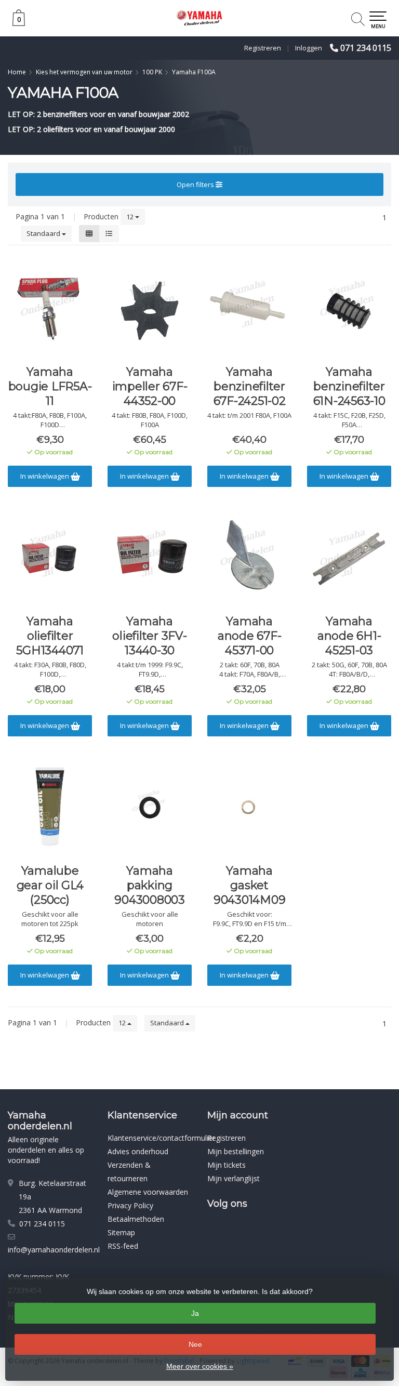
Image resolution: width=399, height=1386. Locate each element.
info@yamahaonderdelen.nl (54, 1250)
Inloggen (308, 47)
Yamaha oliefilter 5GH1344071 (50, 635)
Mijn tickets (226, 1165)
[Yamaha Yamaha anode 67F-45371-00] (249, 557)
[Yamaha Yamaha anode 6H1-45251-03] (349, 557)
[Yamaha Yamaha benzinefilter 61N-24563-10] (349, 308)
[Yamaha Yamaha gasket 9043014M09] (249, 807)
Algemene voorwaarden (148, 1192)
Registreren (262, 47)
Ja (195, 1313)
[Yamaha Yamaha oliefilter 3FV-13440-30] (150, 557)
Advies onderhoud (138, 1151)
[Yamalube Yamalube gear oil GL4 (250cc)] (50, 807)
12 (130, 216)
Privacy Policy (130, 1205)
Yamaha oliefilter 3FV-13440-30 (149, 635)
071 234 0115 (365, 48)
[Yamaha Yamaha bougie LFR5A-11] (50, 308)
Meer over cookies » (199, 1366)
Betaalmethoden (136, 1219)
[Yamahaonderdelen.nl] (199, 18)
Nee (195, 1344)
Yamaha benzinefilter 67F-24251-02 (250, 386)
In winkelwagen (45, 476)
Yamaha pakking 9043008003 (149, 885)
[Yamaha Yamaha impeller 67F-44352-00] (150, 308)
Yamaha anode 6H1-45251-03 (349, 635)
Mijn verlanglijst (233, 1178)
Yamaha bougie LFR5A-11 (50, 386)
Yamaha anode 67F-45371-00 (250, 635)
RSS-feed (123, 1246)
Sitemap (121, 1232)
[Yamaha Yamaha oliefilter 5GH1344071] (50, 557)
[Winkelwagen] (18, 23)
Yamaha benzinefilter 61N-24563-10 (349, 386)
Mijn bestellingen (235, 1151)
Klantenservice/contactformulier (161, 1138)
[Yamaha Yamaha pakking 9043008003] (150, 807)
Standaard (44, 233)
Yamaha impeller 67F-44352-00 (150, 386)
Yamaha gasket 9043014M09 (250, 885)
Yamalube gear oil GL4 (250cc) (50, 885)
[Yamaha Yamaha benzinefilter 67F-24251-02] (249, 308)
